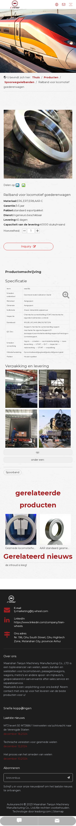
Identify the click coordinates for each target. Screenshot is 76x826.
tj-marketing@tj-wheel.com (31, 611)
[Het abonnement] (69, 777)
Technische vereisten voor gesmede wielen (30, 742)
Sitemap (58, 811)
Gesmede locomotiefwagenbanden (20, 548)
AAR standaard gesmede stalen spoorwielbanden (55, 548)
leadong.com (43, 811)
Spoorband (12, 472)
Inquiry (26, 246)
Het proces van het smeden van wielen (28, 754)
